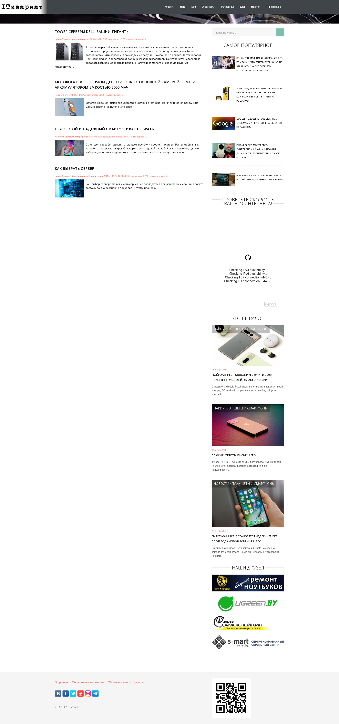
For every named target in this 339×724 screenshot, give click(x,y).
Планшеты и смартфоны (74, 137)
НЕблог (255, 6)
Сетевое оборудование (74, 39)
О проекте (61, 682)
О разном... (208, 6)
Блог (242, 6)
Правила (138, 682)
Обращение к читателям (88, 682)
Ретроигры (227, 6)
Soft (193, 6)
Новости (169, 6)
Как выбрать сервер (74, 168)
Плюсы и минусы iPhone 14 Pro (234, 455)
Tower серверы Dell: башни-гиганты (92, 31)
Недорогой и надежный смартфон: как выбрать (104, 129)
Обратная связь (118, 682)
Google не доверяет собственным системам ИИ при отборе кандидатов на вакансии (259, 122)
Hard (182, 6)
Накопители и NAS (98, 176)
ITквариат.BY (273, 6)
